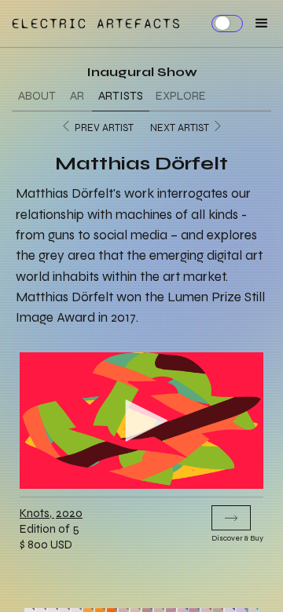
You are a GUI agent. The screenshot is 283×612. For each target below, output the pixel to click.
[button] (257, 23)
